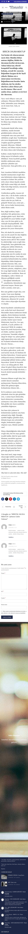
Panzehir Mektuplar (7, 13)
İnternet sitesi (4, 604)
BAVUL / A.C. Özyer (18, 914)
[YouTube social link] (8, 1)
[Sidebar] (2, 282)
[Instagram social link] (6, 1)
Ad (2, 591)
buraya (4, 478)
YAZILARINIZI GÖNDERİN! (20, 1)
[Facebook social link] (2, 1)
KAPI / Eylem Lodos (12, 882)
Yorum (3, 573)
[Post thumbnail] (4, 876)
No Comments (17, 877)
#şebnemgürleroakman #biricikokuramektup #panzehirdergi (13, 494)
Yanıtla (11, 537)
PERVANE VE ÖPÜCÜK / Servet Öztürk (16, 875)
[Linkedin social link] (14, 499)
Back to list (14, 506)
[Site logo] (16, 7)
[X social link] (4, 1)
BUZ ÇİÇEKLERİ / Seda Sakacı (18, 899)
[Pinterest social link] (10, 499)
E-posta (3, 598)
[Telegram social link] (18, 499)
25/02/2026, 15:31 (13, 527)
